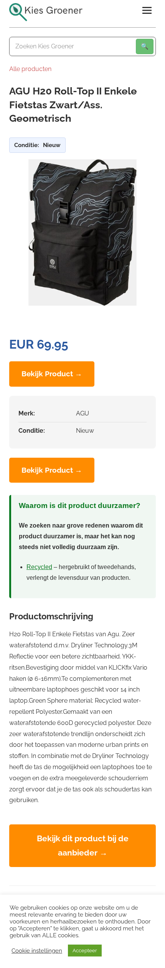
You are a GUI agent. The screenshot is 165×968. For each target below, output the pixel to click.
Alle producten (30, 69)
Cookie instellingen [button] (37, 950)
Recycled (39, 567)
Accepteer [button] (85, 950)
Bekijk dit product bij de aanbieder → (83, 845)
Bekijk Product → (51, 373)
